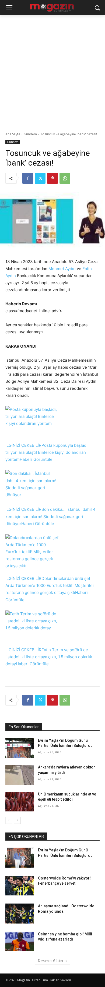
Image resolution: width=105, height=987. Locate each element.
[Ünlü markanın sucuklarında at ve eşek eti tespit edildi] (19, 802)
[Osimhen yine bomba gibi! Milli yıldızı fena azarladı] (19, 942)
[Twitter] (40, 178)
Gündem (30, 134)
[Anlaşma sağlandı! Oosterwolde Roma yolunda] (19, 914)
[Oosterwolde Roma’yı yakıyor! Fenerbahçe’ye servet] (19, 886)
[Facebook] (27, 178)
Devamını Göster (51, 960)
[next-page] (17, 820)
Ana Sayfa (12, 134)
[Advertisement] (52, 70)
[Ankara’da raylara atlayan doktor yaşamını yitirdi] (19, 775)
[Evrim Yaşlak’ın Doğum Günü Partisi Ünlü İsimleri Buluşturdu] (19, 748)
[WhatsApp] (65, 178)
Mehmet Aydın (62, 268)
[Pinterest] (52, 178)
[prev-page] (8, 820)
